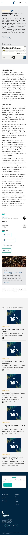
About (4, 498)
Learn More (6, 282)
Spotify (8, 234)
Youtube (8, 250)
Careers (16, 501)
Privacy (16, 503)
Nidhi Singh (5, 43)
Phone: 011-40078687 (6, 522)
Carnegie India (16, 10)
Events (17, 497)
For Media (17, 504)
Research (5, 495)
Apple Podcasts (9, 240)
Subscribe (7, 484)
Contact (16, 499)
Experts (4, 501)
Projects (17, 494)
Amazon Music (9, 245)
